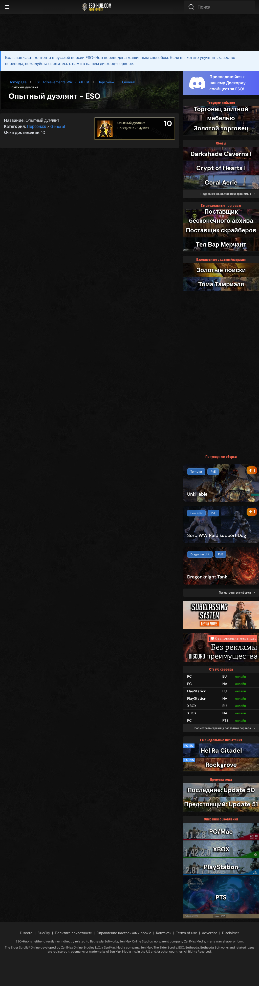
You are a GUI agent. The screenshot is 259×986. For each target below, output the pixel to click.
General (128, 82)
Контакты (163, 933)
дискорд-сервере (116, 63)
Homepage (18, 82)
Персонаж (105, 82)
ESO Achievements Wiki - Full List (62, 82)
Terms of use (186, 933)
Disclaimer (230, 933)
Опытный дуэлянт (131, 123)
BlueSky (43, 933)
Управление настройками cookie (124, 933)
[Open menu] (7, 7)
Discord (26, 933)
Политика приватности (73, 933)
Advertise (209, 933)
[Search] (219, 7)
